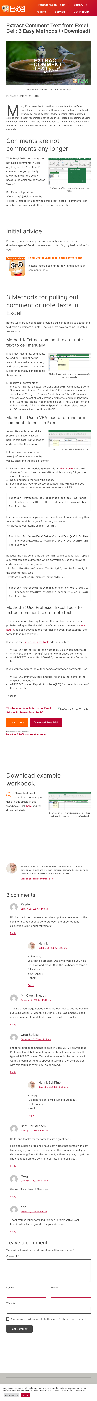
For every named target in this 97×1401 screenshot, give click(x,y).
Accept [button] (25, 1395)
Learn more (17, 722)
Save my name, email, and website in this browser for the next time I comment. (48, 1319)
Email (54, 1287)
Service (60, 11)
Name (10, 1287)
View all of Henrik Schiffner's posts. (38, 878)
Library (78, 4)
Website (10, 1303)
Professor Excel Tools (51, 4)
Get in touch (82, 11)
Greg (24, 1176)
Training (40, 11)
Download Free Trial (46, 722)
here (29, 806)
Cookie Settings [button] (11, 1395)
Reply (13, 933)
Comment (12, 1256)
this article (66, 468)
